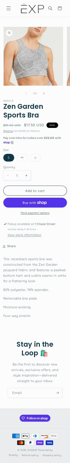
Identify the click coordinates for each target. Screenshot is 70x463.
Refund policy (30, 455)
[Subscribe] (57, 393)
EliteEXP (33, 450)
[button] (8, 8)
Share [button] (11, 246)
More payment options (35, 212)
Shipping (8, 130)
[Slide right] (44, 93)
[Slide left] (26, 93)
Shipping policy (52, 455)
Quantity (9, 167)
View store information (24, 235)
